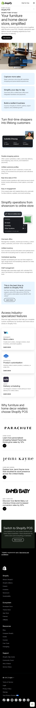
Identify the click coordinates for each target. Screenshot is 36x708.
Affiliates (5, 620)
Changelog (6, 646)
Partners (5, 616)
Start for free (25, 3)
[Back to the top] (4, 568)
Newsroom (6, 593)
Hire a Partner (7, 663)
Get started (7, 38)
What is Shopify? (8, 579)
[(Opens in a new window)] (4, 446)
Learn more (9, 300)
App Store (6, 613)
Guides (5, 636)
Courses (5, 640)
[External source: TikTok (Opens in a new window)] (20, 700)
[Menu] (34, 3)
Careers (5, 586)
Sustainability (7, 596)
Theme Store (7, 610)
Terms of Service (8, 682)
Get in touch (18, 540)
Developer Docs (8, 606)
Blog (4, 630)
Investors (5, 589)
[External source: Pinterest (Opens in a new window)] (28, 700)
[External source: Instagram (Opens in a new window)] (16, 700)
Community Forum (8, 660)
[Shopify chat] (32, 704)
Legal (4, 685)
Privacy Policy (7, 689)
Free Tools (6, 643)
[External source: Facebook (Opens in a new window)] (4, 700)
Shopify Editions (8, 583)
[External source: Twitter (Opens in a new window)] (8, 700)
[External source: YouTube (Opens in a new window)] (12, 700)
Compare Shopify (8, 633)
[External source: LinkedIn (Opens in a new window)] (24, 700)
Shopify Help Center (9, 657)
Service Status (7, 667)
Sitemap (5, 692)
